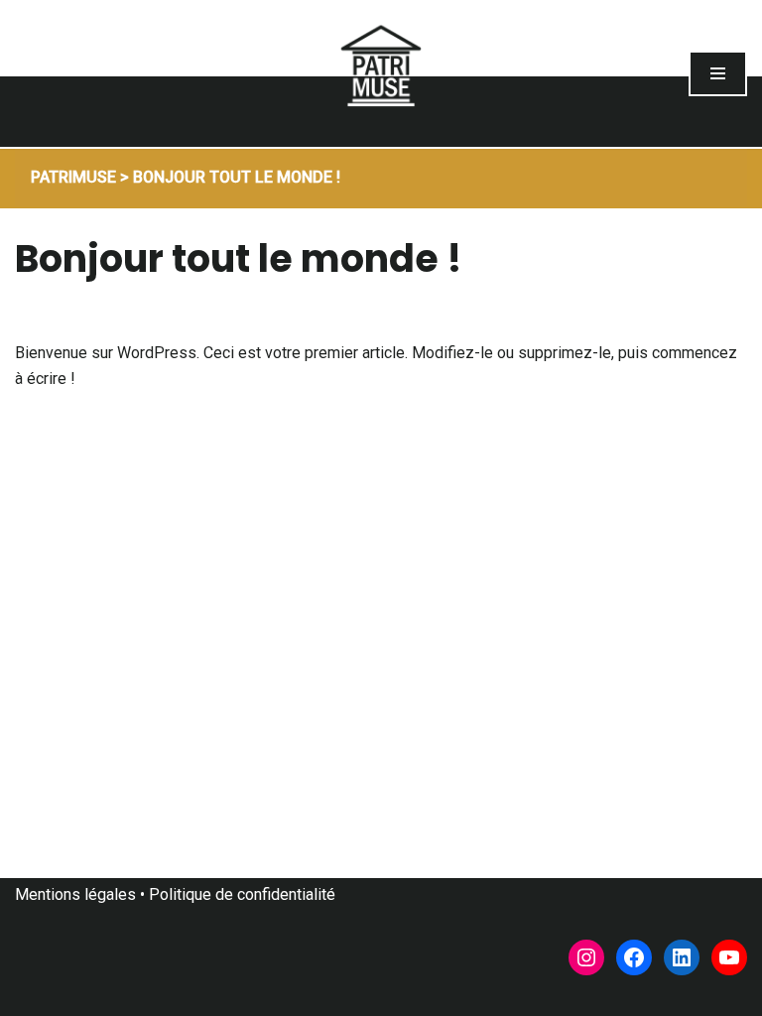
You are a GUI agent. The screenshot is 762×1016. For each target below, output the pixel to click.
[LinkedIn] (681, 957)
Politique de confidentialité (242, 894)
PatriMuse (73, 177)
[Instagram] (586, 957)
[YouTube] (729, 957)
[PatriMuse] (381, 73)
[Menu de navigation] (718, 73)
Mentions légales (75, 894)
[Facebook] (634, 957)
